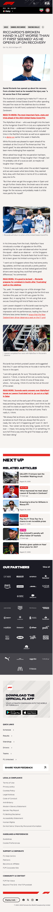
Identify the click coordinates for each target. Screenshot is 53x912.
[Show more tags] (42, 27)
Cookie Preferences (11, 843)
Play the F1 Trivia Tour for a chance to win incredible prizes (33, 520)
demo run (11, 137)
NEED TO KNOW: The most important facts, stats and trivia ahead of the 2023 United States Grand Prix (26, 116)
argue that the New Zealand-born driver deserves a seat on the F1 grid (24, 316)
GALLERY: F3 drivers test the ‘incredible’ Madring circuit (32, 475)
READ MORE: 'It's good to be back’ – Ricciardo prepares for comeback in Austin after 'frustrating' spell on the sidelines (25, 281)
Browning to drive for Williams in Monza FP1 (34, 503)
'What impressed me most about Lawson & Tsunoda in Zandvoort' (34, 491)
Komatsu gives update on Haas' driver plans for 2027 (33, 545)
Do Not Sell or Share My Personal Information (22, 826)
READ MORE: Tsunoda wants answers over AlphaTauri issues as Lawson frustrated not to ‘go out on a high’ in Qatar (26, 393)
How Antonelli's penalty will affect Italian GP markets (32, 534)
